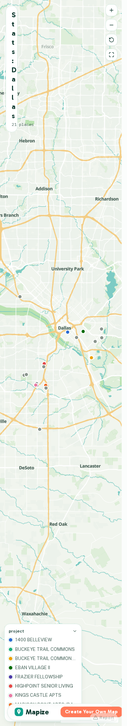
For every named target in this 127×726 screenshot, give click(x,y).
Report (106, 717)
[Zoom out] (111, 25)
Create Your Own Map (91, 712)
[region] (61, 363)
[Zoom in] (111, 10)
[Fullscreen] (111, 55)
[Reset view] (111, 40)
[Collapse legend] (74, 631)
